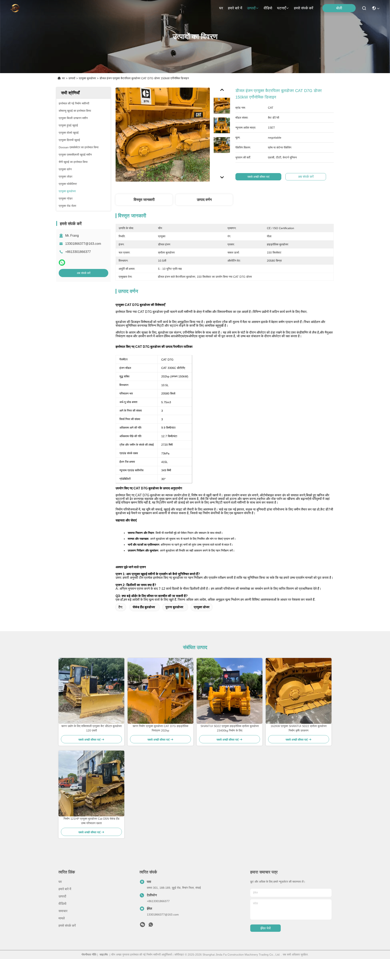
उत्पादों (251, 8)
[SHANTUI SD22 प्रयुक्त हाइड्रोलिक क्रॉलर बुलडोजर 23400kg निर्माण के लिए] (229, 691)
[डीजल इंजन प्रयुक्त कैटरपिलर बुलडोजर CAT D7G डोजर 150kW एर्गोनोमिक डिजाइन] (163, 134)
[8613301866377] (151, 925)
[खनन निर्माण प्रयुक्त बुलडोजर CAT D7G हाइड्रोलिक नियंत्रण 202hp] (160, 691)
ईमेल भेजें (265, 928)
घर (221, 8)
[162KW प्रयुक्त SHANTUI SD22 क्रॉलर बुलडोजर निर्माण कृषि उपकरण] (299, 691)
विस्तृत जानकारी (144, 200)
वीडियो (268, 8)
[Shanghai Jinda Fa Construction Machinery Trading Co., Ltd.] (15, 8)
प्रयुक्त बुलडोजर (87, 78)
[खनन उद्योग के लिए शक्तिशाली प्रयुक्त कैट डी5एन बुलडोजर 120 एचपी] (91, 691)
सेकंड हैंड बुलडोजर (144, 607)
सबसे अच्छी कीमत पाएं (258, 176)
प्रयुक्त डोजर (201, 607)
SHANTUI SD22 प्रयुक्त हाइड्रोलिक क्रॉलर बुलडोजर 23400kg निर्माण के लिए (229, 728)
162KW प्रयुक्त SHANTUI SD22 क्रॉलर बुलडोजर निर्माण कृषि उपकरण (299, 728)
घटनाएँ (281, 8)
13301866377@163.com (83, 243)
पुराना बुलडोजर (174, 607)
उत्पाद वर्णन (204, 200)
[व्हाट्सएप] (62, 262)
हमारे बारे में (235, 8)
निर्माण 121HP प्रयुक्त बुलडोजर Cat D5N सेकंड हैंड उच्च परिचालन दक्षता (91, 821)
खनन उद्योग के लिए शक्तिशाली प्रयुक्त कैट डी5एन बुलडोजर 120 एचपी (91, 728)
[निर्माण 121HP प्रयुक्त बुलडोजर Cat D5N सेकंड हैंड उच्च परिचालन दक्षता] (91, 783)
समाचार (62, 911)
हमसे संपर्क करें (303, 8)
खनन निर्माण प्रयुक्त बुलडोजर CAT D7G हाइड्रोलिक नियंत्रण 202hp (160, 728)
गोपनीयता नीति (88, 954)
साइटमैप (104, 954)
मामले (61, 918)
